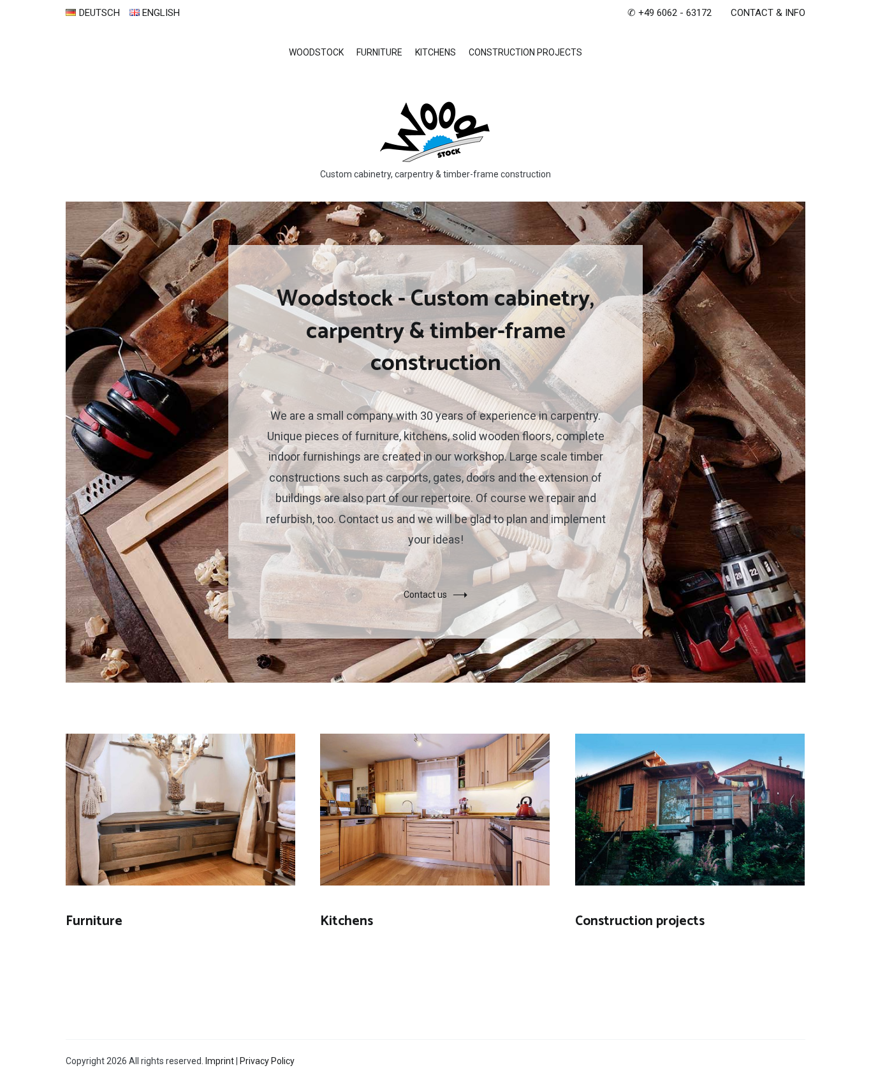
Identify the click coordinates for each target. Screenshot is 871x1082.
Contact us (425, 594)
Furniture (379, 52)
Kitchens (435, 52)
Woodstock (316, 52)
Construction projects (525, 52)
